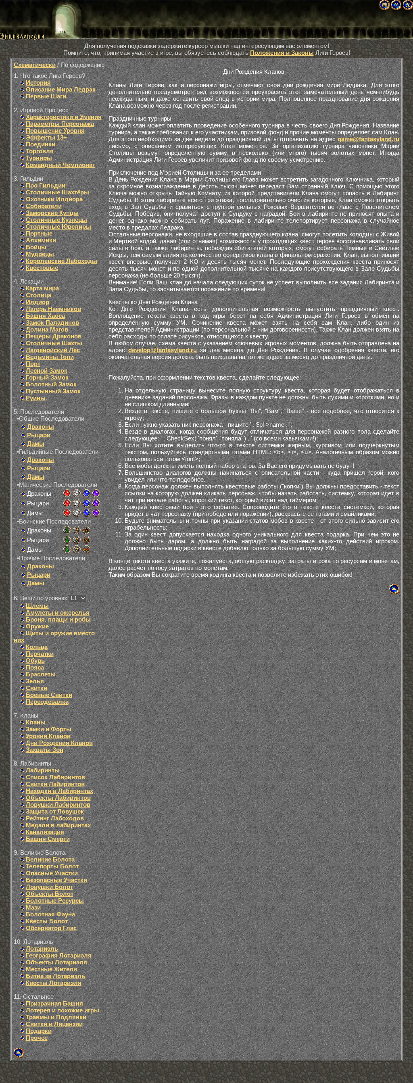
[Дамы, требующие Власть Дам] (86, 549)
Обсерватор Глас (51, 927)
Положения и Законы (282, 52)
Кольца (37, 646)
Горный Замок (47, 377)
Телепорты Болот (52, 866)
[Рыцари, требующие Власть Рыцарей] (77, 540)
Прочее (37, 1037)
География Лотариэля (59, 955)
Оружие (37, 626)
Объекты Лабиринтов (58, 797)
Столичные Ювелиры (58, 226)
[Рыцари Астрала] (96, 503)
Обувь (35, 660)
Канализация (45, 831)
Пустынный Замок (53, 391)
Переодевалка (47, 701)
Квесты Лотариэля (53, 982)
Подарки (39, 1030)
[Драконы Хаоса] (67, 493)
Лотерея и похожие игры (62, 1010)
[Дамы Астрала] (96, 513)
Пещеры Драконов (53, 336)
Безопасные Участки (56, 879)
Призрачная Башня (54, 1003)
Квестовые (42, 267)
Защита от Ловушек (55, 811)
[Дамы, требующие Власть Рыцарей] (77, 549)
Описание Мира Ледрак (61, 89)
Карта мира (42, 288)
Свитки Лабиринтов (55, 783)
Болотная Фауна (50, 914)
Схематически (35, 64)
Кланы (36, 722)
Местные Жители (51, 969)
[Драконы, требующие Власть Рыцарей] (77, 530)
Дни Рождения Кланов (59, 742)
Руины (36, 397)
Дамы (35, 443)
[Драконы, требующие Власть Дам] (86, 530)
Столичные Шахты (54, 343)
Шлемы (37, 605)
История (38, 82)
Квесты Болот (47, 921)
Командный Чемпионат (60, 164)
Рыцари (38, 435)
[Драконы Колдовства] (86, 493)
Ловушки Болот (49, 886)
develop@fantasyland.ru (162, 349)
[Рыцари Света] (77, 503)
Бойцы (36, 247)
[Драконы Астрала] (96, 493)
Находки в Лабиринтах (59, 790)
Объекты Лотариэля (56, 962)
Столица (38, 295)
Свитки (36, 687)
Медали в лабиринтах (58, 825)
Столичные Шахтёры (57, 192)
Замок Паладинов (52, 322)
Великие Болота (50, 859)
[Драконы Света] (77, 493)
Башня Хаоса (45, 315)
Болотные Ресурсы (55, 900)
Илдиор (37, 301)
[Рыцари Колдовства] (86, 503)
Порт (33, 363)
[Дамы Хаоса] (67, 513)
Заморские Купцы (52, 212)
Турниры (39, 157)
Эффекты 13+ (46, 137)
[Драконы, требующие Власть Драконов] (67, 530)
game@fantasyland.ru (368, 139)
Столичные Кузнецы (56, 219)
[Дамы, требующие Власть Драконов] (67, 549)
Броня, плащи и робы (58, 619)
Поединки (40, 144)
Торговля (40, 151)
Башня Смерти (48, 838)
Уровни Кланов (48, 735)
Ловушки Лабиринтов (58, 804)
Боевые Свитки (49, 694)
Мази (33, 907)
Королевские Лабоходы (61, 260)
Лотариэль (42, 948)
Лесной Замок (46, 370)
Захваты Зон (44, 749)
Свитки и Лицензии (54, 1023)
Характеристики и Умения (64, 116)
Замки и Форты (48, 729)
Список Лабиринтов (55, 777)
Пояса (35, 667)
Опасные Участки (52, 873)
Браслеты (41, 674)
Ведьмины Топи (50, 356)
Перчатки (40, 653)
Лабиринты (43, 770)
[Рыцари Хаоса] (67, 503)
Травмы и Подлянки (56, 1017)
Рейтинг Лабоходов (55, 818)
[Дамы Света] (77, 513)
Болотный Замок (51, 384)
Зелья (35, 681)
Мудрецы (40, 253)
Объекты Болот (49, 893)
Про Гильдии (45, 185)
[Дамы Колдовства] (86, 513)
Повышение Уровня (55, 130)
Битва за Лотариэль (55, 975)
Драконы (40, 426)
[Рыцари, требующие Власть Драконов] (67, 540)
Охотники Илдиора (54, 199)
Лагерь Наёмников (53, 308)
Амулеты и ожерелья (58, 612)
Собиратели (44, 205)
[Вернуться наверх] (19, 1055)
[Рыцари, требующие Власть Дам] (86, 540)
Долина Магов (47, 329)
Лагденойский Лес (53, 349)
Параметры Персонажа (60, 123)
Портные (39, 233)
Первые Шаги (46, 96)
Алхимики (41, 240)
